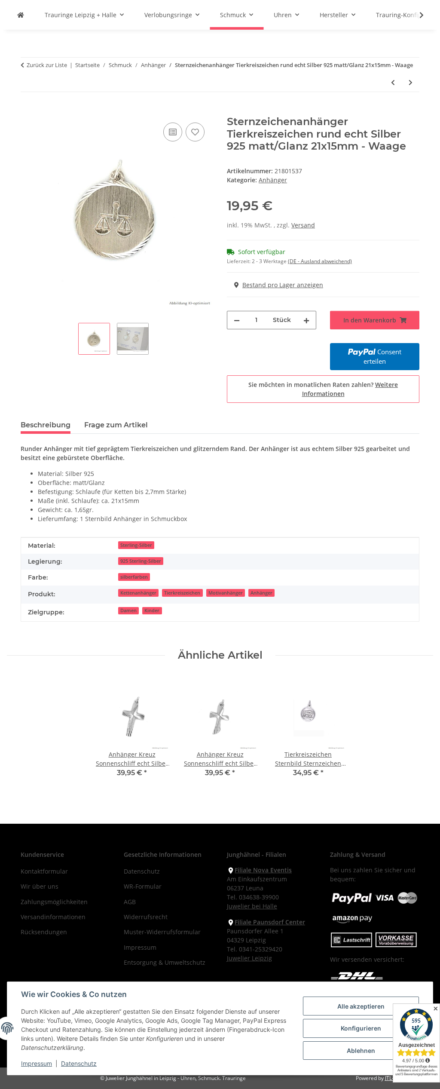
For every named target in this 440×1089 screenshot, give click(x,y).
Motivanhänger (225, 593)
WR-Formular (143, 886)
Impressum (36, 1063)
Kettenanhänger (138, 593)
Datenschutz (79, 1063)
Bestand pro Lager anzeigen (282, 285)
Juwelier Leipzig (249, 958)
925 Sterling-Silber (140, 561)
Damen (128, 610)
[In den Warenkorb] (27, 111)
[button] (416, 15)
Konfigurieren (361, 1028)
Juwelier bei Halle (252, 906)
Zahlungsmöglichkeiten (54, 902)
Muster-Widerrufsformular (162, 932)
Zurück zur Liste (47, 65)
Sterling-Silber (136, 545)
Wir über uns (39, 886)
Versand (303, 225)
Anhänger (273, 180)
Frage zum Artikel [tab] (116, 425)
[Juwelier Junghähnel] (20, 15)
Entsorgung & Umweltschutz (164, 962)
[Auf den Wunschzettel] (195, 132)
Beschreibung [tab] (45, 425)
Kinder (151, 610)
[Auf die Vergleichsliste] (172, 132)
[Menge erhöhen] (306, 320)
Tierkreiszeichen (182, 593)
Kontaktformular (44, 871)
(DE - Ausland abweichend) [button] (320, 261)
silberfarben (134, 577)
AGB (130, 902)
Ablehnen (361, 1050)
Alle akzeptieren (361, 1006)
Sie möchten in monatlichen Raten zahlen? (323, 389)
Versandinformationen (53, 917)
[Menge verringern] (236, 320)
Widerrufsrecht (146, 917)
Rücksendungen (44, 932)
